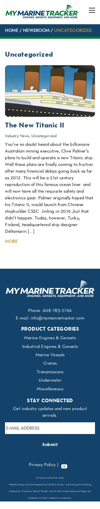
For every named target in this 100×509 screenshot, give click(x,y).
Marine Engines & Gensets (50, 338)
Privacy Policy (42, 464)
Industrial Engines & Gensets (50, 346)
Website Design (17, 484)
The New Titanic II (34, 125)
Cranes (50, 363)
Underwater (50, 380)
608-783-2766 (57, 310)
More (11, 241)
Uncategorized (44, 136)
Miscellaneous (50, 389)
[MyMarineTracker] (41, 17)
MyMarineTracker (48, 477)
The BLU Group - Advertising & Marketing (69, 484)
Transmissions (50, 372)
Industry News (17, 136)
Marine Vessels (50, 355)
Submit (50, 444)
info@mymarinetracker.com (57, 318)
